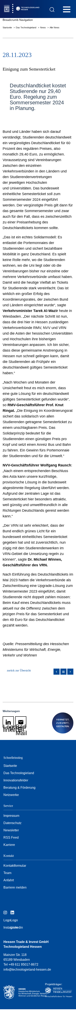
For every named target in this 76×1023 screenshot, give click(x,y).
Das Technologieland (26, 27)
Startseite (8, 27)
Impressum (11, 815)
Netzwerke (11, 795)
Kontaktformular (14, 865)
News (43, 27)
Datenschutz (12, 823)
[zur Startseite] (30, 9)
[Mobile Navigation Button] (67, 9)
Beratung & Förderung (19, 787)
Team (7, 873)
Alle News (54, 27)
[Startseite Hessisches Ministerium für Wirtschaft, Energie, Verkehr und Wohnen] (20, 992)
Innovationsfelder (15, 780)
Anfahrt (8, 880)
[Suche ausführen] (52, 9)
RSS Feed (11, 837)
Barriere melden (15, 887)
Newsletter (11, 830)
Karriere (9, 845)
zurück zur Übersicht (19, 670)
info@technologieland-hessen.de (27, 969)
